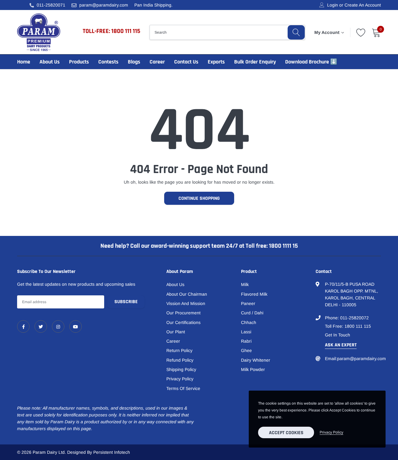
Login (332, 5)
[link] (23, 326)
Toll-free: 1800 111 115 (111, 31)
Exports (216, 61)
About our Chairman (186, 294)
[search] (296, 32)
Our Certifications (183, 322)
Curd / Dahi (252, 312)
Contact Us (186, 61)
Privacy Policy (179, 378)
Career (157, 61)
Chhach (248, 322)
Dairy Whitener (255, 360)
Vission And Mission (185, 303)
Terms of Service (183, 388)
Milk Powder (253, 369)
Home (23, 61)
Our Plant (175, 331)
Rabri (246, 341)
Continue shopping (199, 198)
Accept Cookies (286, 432)
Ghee (246, 350)
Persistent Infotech (111, 452)
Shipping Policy (181, 369)
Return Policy (179, 350)
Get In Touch (337, 334)
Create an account (363, 5)
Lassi (246, 331)
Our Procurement (183, 312)
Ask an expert (341, 345)
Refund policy (179, 360)
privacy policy (331, 432)
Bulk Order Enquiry (255, 61)
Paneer (248, 303)
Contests (108, 61)
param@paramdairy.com (103, 4)
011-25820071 (51, 4)
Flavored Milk (254, 294)
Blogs (134, 61)
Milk (245, 284)
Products (79, 61)
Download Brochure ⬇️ (311, 61)
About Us (49, 61)
